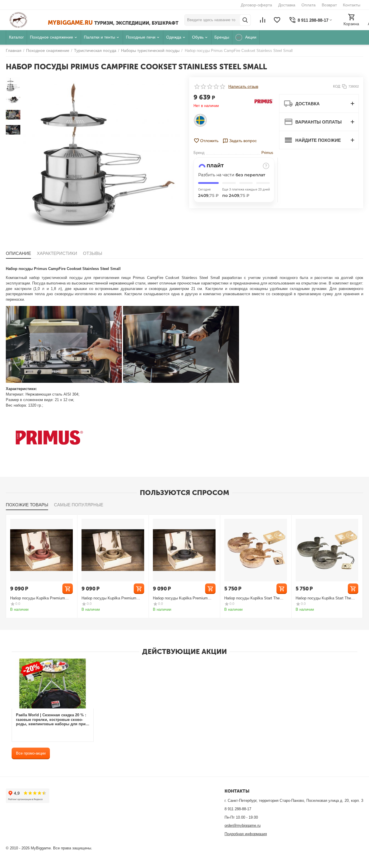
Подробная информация (246, 834)
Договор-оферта (256, 5)
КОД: (337, 86)
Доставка (286, 5)
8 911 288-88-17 (238, 809)
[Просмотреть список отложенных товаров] (277, 20)
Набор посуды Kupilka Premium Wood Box (37, 598)
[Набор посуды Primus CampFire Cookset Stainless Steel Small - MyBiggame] (101, 155)
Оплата (308, 5)
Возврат (329, 5)
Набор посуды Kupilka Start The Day (252, 598)
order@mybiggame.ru (243, 825)
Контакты (351, 5)
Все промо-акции (31, 753)
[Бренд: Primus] (263, 101)
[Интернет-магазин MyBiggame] (27, 20)
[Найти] (245, 20)
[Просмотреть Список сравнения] (262, 20)
